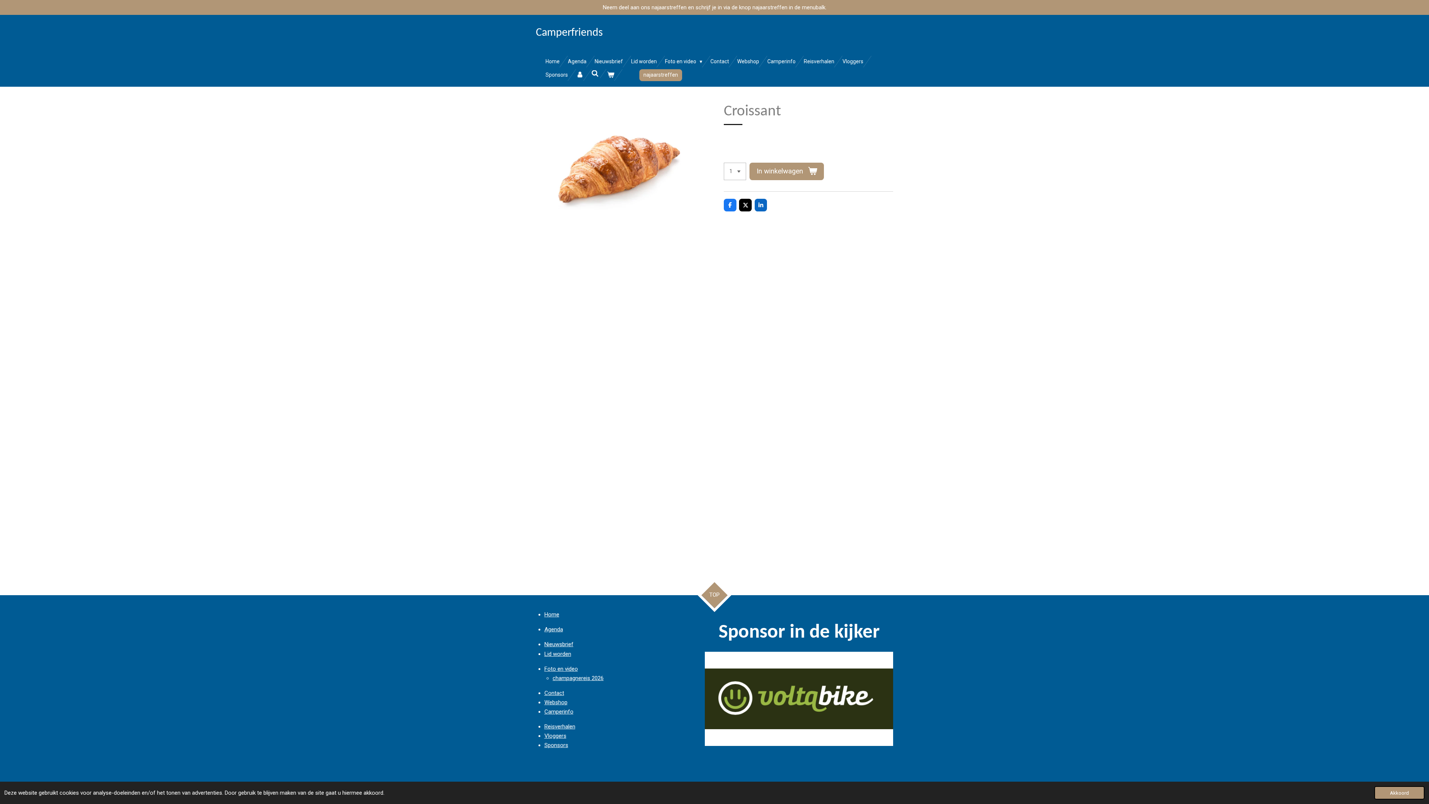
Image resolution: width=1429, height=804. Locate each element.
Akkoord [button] (1399, 793)
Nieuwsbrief (558, 644)
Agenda (553, 629)
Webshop (556, 702)
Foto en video (561, 669)
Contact (554, 693)
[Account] (580, 75)
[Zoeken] (595, 73)
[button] (886, 658)
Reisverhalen (559, 726)
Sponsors (556, 745)
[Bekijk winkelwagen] (610, 75)
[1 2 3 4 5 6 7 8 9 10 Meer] (735, 171)
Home (551, 614)
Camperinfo (558, 711)
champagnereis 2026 (578, 678)
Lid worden (557, 654)
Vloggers (555, 736)
